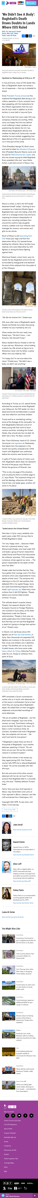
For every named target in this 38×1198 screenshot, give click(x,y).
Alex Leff (10, 33)
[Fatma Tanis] (6, 893)
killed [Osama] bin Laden (21, 154)
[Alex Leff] (6, 867)
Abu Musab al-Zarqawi (25, 149)
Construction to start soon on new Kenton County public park (25, 987)
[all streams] (35, 1195)
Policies (6, 1154)
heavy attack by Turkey (11, 651)
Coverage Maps (9, 1163)
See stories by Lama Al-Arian (13, 917)
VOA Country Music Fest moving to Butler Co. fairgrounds (25, 955)
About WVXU (8, 1129)
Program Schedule (10, 1133)
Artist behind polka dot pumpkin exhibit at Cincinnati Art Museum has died (26, 1054)
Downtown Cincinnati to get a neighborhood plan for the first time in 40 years (26, 940)
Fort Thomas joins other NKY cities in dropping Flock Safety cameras (24, 971)
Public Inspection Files (11, 1158)
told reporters (16, 443)
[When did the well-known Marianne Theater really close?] (8, 1069)
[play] (3, 1195)
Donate (31, 3)
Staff (5, 1171)
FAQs (5, 1167)
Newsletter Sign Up (10, 1137)
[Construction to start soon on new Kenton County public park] (8, 985)
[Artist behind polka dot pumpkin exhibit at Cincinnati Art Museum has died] (8, 1051)
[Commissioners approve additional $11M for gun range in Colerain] (8, 1001)
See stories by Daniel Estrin (23, 855)
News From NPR (9, 810)
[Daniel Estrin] (6, 845)
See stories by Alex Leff (22, 881)
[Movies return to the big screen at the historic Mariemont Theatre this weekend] (8, 1016)
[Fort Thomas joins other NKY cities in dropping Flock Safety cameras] (8, 969)
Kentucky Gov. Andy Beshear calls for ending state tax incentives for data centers (26, 1036)
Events (6, 1141)
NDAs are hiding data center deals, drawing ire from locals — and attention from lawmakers (26, 1087)
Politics (18, 1030)
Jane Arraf (12, 31)
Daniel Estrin (19, 842)
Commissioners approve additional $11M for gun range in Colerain (25, 1002)
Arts (17, 1048)
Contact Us (7, 1146)
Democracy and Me (10, 1150)
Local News (19, 935)
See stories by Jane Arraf (22, 830)
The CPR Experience (10, 1124)
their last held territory (22, 634)
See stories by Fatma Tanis (23, 903)
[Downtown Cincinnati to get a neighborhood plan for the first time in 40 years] (8, 938)
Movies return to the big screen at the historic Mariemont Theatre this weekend (24, 1019)
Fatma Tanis (18, 890)
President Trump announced (17, 95)
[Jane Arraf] (6, 828)
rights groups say (14, 589)
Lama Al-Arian (11, 35)
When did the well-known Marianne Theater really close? (25, 1071)
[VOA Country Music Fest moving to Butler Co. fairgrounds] (8, 954)
